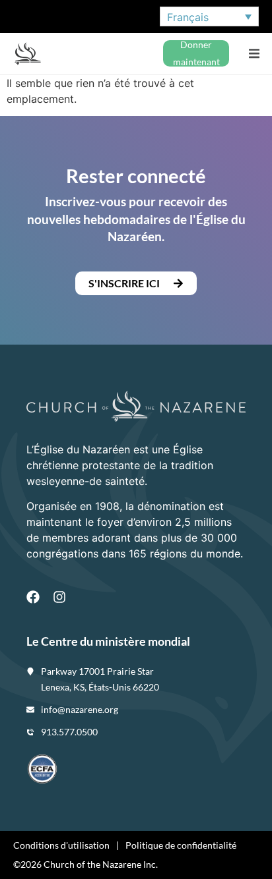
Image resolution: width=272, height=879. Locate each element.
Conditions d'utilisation (61, 845)
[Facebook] (33, 597)
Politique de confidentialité (180, 845)
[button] (253, 53)
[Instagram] (59, 597)
